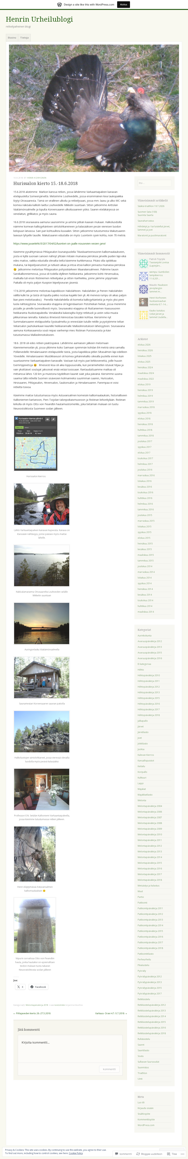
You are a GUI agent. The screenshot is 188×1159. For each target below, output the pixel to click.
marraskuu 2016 (146, 475)
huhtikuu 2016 (145, 498)
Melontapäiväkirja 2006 (150, 811)
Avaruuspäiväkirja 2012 (150, 641)
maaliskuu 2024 (146, 373)
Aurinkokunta (144, 635)
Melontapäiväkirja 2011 (150, 840)
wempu (153, 271)
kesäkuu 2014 (145, 594)
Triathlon (142, 1073)
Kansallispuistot (146, 760)
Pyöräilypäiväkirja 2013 (150, 982)
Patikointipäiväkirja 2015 (150, 931)
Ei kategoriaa (144, 664)
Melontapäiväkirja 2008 (150, 823)
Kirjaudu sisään (145, 1108)
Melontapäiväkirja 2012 (150, 845)
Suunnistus (143, 1067)
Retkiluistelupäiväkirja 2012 (152, 1004)
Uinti (140, 1078)
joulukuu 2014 (145, 566)
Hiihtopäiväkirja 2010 (149, 675)
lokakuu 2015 (144, 526)
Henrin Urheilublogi (39, 19)
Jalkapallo (143, 720)
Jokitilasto (143, 743)
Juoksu (141, 749)
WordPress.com (146, 1125)
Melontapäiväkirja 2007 (150, 817)
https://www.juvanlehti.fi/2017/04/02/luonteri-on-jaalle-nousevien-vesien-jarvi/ (59, 243)
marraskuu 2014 (146, 572)
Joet (140, 737)
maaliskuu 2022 (146, 378)
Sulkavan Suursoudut (148, 1061)
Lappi (141, 783)
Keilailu (141, 766)
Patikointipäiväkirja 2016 (150, 936)
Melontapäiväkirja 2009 (150, 828)
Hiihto (141, 669)
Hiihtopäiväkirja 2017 (149, 709)
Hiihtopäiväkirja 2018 (149, 715)
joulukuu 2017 (145, 441)
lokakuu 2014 (144, 577)
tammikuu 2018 (146, 435)
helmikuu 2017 (145, 464)
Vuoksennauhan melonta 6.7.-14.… (158, 303)
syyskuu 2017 (144, 447)
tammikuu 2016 (146, 509)
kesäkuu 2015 (145, 549)
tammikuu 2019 (146, 401)
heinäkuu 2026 (145, 350)
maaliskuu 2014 (146, 611)
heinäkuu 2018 (145, 424)
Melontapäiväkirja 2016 (150, 868)
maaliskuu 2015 (146, 554)
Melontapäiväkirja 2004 (150, 806)
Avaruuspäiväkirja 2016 (150, 658)
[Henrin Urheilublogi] (94, 108)
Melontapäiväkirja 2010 (150, 834)
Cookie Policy (76, 1153)
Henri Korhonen (36, 177)
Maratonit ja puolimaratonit (152, 235)
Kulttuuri (142, 777)
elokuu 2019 (144, 384)
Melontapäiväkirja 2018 (37, 1005)
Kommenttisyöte (146, 1119)
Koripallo (142, 772)
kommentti (109, 1069)
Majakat (142, 789)
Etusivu (12, 37)
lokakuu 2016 (144, 481)
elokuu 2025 (144, 361)
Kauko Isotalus (156, 310)
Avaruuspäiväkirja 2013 (150, 647)
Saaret (141, 1044)
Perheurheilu (144, 959)
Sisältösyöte (144, 1113)
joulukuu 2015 (145, 515)
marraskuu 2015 (146, 520)
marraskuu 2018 (146, 407)
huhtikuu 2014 (145, 606)
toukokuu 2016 (145, 492)
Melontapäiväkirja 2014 (150, 857)
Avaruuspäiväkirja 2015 (150, 652)
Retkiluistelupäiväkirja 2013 (152, 1010)
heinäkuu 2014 (145, 589)
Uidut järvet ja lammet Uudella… (158, 315)
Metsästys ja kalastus (148, 885)
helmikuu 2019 (145, 395)
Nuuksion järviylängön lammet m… (158, 288)
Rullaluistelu (144, 1039)
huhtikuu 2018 (145, 429)
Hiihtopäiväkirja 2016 (149, 703)
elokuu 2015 (144, 537)
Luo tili (141, 1102)
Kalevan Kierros (146, 754)
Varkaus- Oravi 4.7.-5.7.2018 (111, 1013)
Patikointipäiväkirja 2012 (150, 914)
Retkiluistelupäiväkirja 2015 (152, 1022)
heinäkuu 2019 (145, 390)
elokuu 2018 (144, 418)
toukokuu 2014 (145, 600)
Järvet (141, 726)
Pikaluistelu (143, 965)
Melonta (142, 800)
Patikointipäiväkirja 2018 (150, 948)
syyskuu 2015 (144, 532)
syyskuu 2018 (144, 412)
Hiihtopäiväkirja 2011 (149, 681)
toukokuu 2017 (145, 458)
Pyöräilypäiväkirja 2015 (150, 987)
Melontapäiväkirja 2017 (150, 874)
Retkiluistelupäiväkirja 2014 (152, 1016)
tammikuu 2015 (146, 560)
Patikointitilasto (146, 953)
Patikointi (142, 902)
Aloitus (123, 4)
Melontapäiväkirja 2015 (150, 862)
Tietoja (24, 37)
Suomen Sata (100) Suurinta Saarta (147, 213)
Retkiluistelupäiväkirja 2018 (152, 1033)
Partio (141, 897)
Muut (140, 891)
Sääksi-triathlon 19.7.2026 (151, 206)
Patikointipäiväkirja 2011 (150, 908)
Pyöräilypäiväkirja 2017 (150, 993)
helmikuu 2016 (145, 503)
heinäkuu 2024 (145, 367)
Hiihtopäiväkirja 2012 (149, 686)
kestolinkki (60, 1005)
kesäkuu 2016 (145, 486)
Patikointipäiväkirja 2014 (150, 925)
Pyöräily (142, 970)
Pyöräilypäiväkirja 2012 (150, 976)
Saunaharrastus (146, 220)
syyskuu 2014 (144, 583)
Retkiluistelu (144, 999)
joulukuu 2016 (145, 469)
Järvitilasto (143, 732)
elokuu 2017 (144, 452)
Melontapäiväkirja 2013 (150, 851)
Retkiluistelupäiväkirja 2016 (152, 1027)
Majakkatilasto (145, 794)
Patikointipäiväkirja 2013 (150, 919)
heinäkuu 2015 (145, 543)
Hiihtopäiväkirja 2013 (149, 692)
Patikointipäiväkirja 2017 (150, 942)
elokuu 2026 (144, 344)
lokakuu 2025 (144, 356)
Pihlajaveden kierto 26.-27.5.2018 (31, 1013)
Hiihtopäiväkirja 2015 (149, 698)
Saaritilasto (143, 1050)
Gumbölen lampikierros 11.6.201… (159, 275)
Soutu (141, 1056)
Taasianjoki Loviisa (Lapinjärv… (159, 264)
